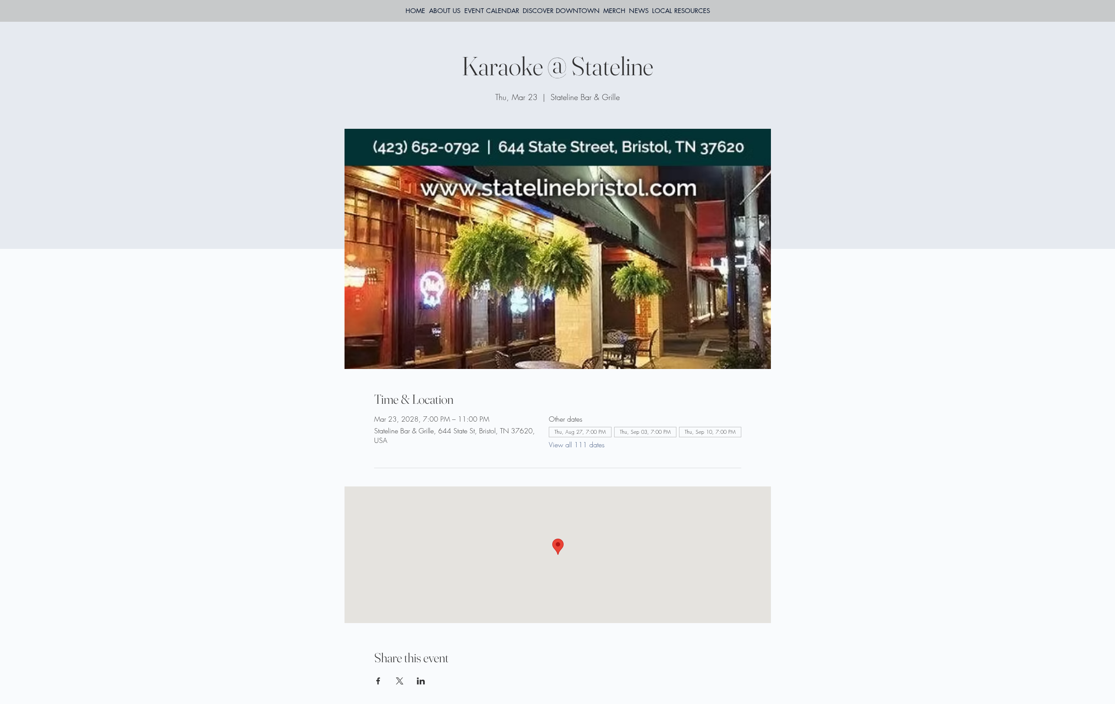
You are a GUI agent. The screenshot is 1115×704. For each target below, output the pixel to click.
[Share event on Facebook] (378, 680)
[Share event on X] (399, 680)
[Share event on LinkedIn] (421, 680)
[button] (681, 11)
